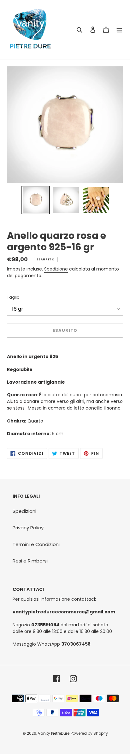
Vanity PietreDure (53, 733)
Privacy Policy (28, 527)
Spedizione (56, 269)
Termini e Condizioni (36, 544)
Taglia (13, 297)
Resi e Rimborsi (30, 560)
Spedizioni (24, 511)
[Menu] (119, 29)
